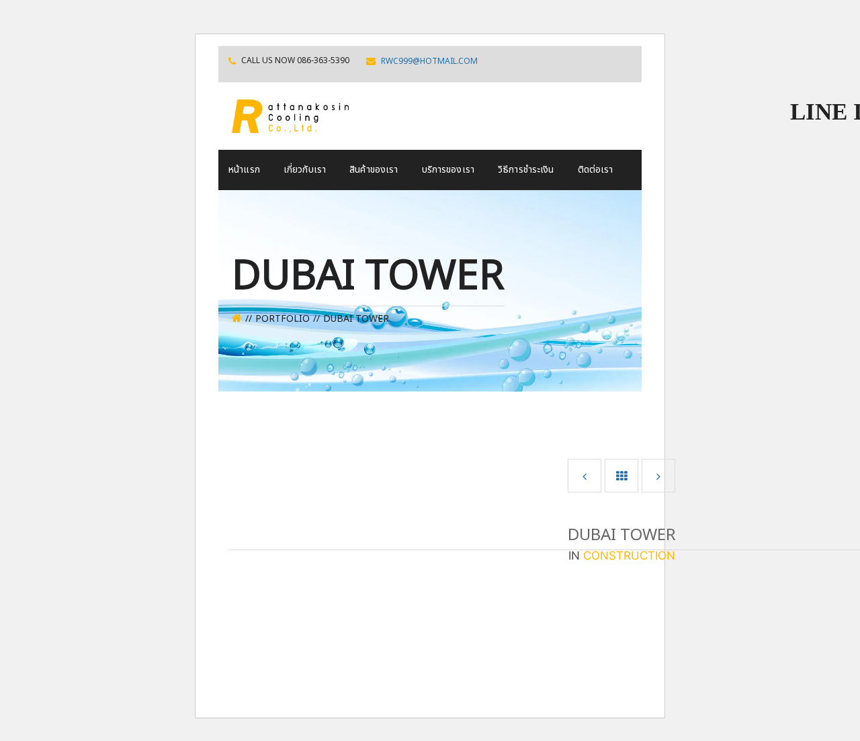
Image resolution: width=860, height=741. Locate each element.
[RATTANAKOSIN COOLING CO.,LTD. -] (290, 115)
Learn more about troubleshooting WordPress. (331, 657)
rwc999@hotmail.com (429, 61)
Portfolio (282, 319)
